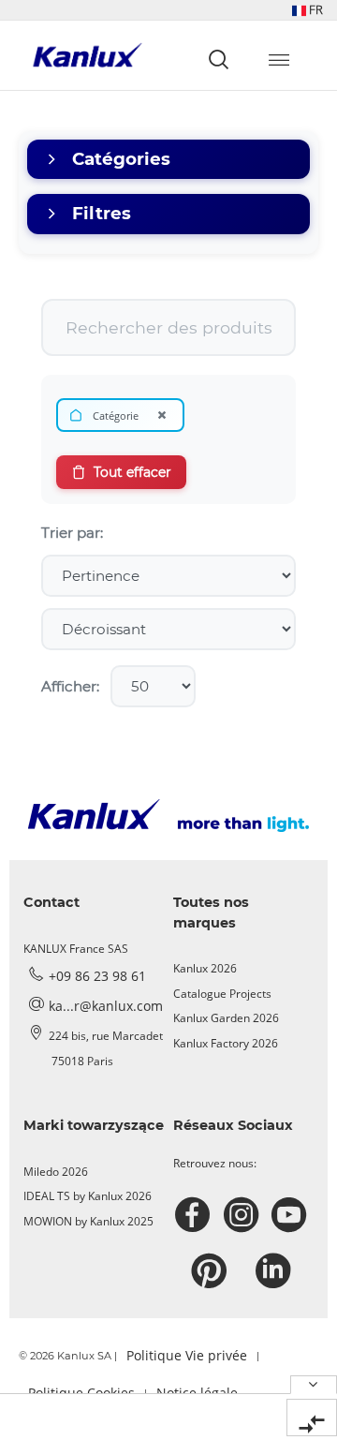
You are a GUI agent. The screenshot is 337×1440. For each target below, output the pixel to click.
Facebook (195, 1215)
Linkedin (276, 1271)
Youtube (292, 1215)
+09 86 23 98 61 (97, 976)
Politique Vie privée (186, 1355)
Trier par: (72, 533)
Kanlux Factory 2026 (225, 1043)
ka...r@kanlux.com (106, 1006)
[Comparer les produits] (311, 1417)
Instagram (244, 1215)
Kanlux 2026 (205, 968)
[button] (307, 10)
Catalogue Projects (222, 994)
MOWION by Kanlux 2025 (88, 1221)
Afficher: (70, 686)
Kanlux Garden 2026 (226, 1018)
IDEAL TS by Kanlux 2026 (87, 1196)
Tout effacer (132, 472)
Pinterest (211, 1271)
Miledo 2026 (55, 1172)
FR (314, 9)
